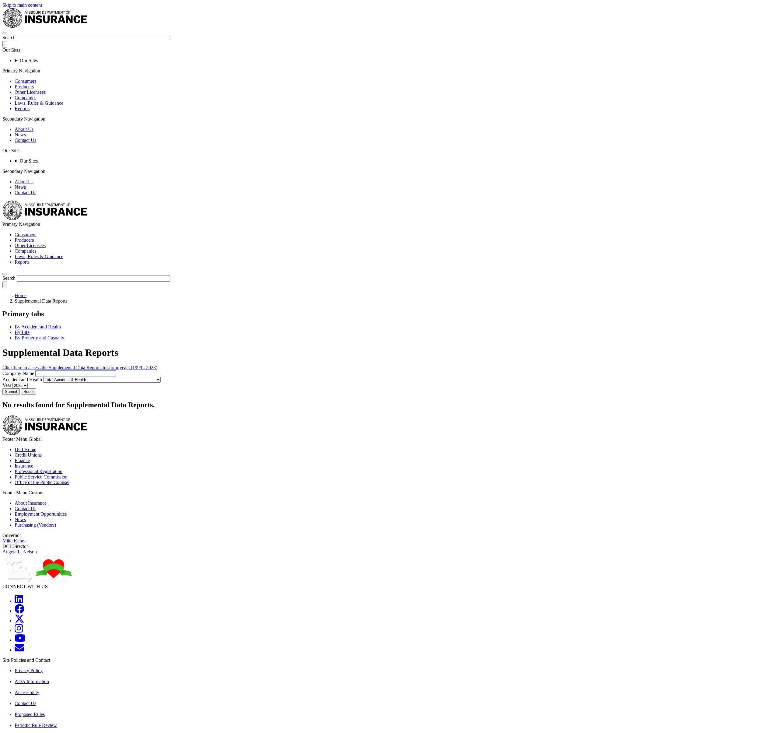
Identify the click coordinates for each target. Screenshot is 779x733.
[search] (4, 274)
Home (20, 295)
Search (9, 37)
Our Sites (29, 60)
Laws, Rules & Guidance (39, 103)
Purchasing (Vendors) (35, 525)
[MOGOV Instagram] (19, 630)
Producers (24, 86)
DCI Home (25, 449)
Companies (25, 97)
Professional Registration (38, 471)
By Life (22, 332)
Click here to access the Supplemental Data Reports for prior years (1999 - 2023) (79, 367)
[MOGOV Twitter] (19, 620)
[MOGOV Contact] (19, 649)
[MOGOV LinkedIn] (19, 601)
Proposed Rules (30, 714)
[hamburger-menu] (4, 33)
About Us (24, 129)
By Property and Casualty (39, 337)
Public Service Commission (41, 476)
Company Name (18, 373)
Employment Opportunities (41, 514)
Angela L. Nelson (19, 551)
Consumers (25, 81)
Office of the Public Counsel (42, 482)
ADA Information (32, 681)
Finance (22, 460)
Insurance (24, 465)
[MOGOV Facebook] (19, 610)
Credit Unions (28, 455)
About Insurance (31, 503)
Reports (22, 108)
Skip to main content (22, 5)
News (20, 134)
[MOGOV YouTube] (20, 640)
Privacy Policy (29, 670)
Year (6, 385)
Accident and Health (22, 379)
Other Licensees (30, 92)
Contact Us (25, 140)
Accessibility (27, 692)
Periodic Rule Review (36, 725)
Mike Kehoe (14, 540)
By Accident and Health (38, 326)
